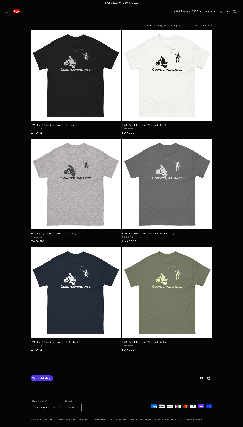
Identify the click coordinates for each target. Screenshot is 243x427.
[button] (7, 11)
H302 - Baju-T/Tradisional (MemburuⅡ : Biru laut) (54, 342)
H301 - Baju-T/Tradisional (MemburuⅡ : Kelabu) (53, 233)
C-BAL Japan (42, 419)
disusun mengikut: (157, 25)
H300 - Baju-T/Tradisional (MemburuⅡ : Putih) (144, 125)
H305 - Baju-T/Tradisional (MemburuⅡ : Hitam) (53, 125)
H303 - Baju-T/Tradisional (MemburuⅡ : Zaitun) (144, 342)
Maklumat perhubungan (140, 419)
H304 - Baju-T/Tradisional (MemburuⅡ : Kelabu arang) (148, 233)
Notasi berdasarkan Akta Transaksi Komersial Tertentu (178, 419)
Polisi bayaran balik (82, 419)
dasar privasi (100, 419)
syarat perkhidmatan (118, 419)
